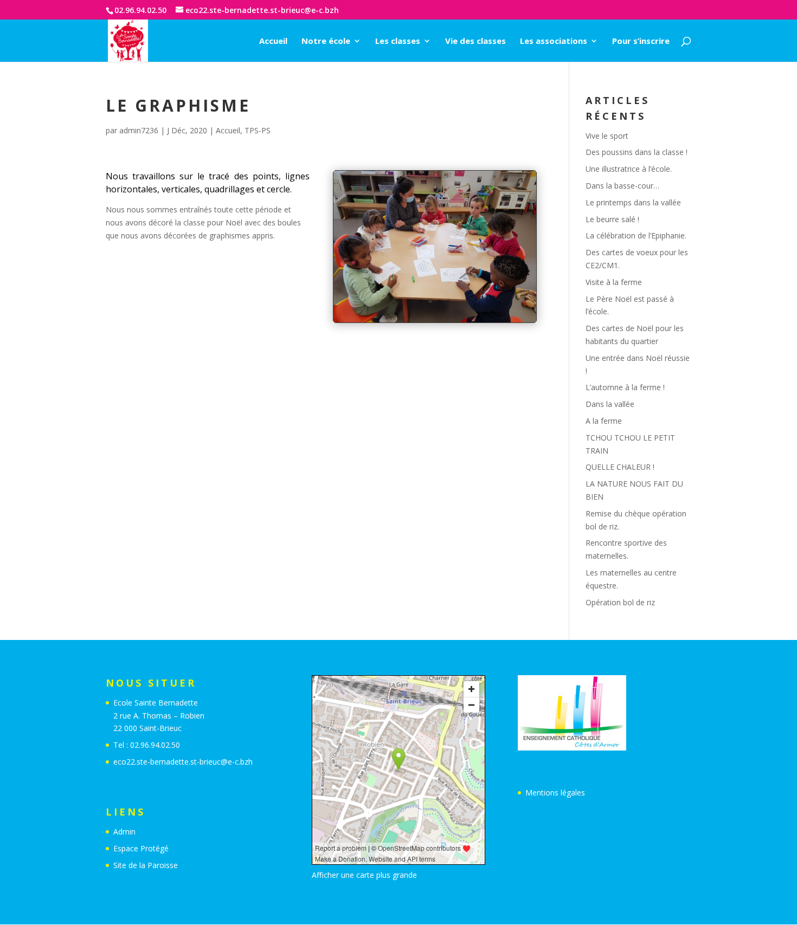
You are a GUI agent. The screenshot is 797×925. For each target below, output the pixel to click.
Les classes (397, 41)
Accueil (273, 41)
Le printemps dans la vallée (633, 202)
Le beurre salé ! (612, 219)
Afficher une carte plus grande (364, 875)
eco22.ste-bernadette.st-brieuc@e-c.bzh (183, 761)
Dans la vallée (610, 404)
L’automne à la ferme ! (625, 387)
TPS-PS (258, 130)
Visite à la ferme (614, 282)
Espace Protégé (141, 848)
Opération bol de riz (620, 602)
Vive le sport (607, 136)
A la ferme (604, 421)
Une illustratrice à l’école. (629, 169)
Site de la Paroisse (145, 865)
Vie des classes (475, 41)
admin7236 (138, 130)
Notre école (325, 41)
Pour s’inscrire (641, 41)
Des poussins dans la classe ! (636, 152)
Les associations (553, 41)
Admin (124, 831)
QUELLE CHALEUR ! (620, 467)
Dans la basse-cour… (622, 185)
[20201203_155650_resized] (434, 322)
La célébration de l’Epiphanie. (636, 235)
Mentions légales (555, 792)
